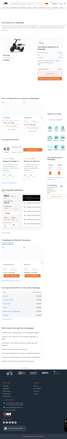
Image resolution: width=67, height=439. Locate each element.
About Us (36, 386)
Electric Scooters (8, 368)
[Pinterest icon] (7, 422)
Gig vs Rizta (32, 131)
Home (2, 368)
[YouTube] (15, 423)
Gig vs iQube (11, 129)
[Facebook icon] (4, 422)
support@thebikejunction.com (14, 407)
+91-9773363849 (10, 410)
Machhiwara (6, 303)
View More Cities (6, 319)
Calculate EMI (5, 233)
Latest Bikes (6, 388)
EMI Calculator (6, 391)
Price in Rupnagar (11, 126)
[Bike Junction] (5, 4)
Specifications (14, 7)
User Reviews (42, 7)
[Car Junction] (57, 373)
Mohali (5, 307)
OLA (15, 368)
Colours (35, 7)
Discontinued (50, 73)
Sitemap (36, 393)
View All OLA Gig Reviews (9, 183)
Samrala (5, 315)
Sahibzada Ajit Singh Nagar (11, 311)
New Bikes (5, 386)
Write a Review (32, 150)
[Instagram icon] (10, 422)
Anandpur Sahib (8, 300)
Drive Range (23, 7)
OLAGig (6, 55)
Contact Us (36, 391)
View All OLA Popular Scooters (10, 280)
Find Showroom (7, 396)
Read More (6, 170)
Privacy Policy (37, 388)
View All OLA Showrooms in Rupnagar (55, 178)
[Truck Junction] (21, 373)
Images (30, 7)
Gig (4, 7)
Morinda (5, 296)
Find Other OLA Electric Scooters (50, 79)
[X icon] (13, 422)
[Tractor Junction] (9, 373)
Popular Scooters (8, 243)
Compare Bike (6, 393)
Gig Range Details (56, 196)
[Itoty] (33, 372)
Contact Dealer (50, 173)
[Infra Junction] (45, 373)
